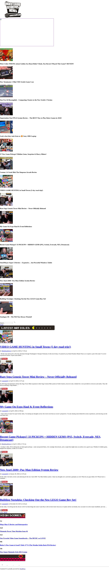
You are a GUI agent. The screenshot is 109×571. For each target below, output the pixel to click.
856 (5, 512)
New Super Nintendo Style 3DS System (13, 552)
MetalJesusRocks (6, 351)
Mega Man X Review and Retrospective (14, 524)
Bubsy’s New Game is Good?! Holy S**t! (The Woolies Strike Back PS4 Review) (28, 545)
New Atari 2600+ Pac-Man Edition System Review (29, 469)
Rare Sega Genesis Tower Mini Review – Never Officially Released (38, 376)
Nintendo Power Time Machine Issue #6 (14, 531)
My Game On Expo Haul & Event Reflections (26, 406)
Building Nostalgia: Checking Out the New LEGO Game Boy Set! (38, 499)
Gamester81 (5, 381)
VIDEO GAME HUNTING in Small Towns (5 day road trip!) (35, 346)
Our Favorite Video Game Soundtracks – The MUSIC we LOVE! (23, 538)
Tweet (1, 324)
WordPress (22, 569)
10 (6, 512)
